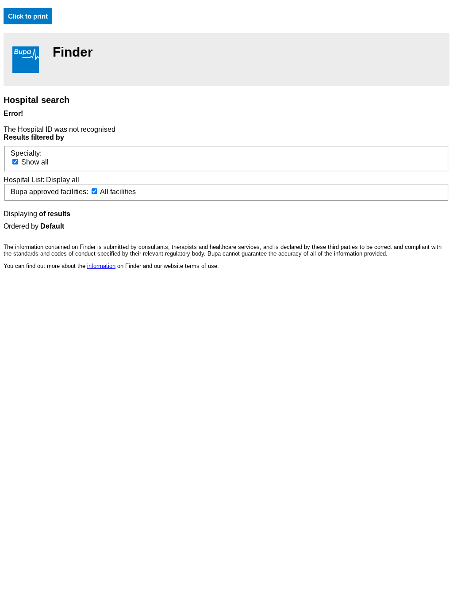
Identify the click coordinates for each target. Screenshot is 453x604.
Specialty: (26, 153)
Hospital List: (25, 179)
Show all (34, 162)
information (101, 266)
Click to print (28, 16)
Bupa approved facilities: (50, 191)
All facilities (117, 191)
